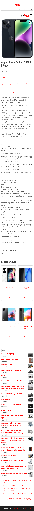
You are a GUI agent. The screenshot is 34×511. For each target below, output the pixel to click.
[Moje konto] (21, 15)
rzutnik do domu (12, 85)
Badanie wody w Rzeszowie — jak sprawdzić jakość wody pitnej (16, 499)
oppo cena (7, 85)
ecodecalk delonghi (22, 83)
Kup (4, 77)
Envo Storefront (27, 508)
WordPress (17, 508)
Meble (17, 4)
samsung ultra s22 (19, 85)
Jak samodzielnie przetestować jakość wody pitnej (12, 485)
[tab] (17, 92)
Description (16, 92)
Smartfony (14, 83)
